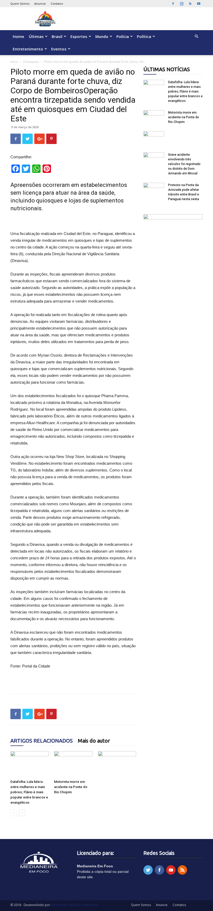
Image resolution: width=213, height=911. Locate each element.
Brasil (57, 36)
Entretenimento (28, 48)
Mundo (101, 36)
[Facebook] (173, 3)
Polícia (122, 36)
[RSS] (190, 3)
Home (18, 36)
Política (144, 36)
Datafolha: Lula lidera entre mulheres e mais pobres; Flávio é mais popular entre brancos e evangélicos (29, 792)
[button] (196, 36)
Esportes (78, 36)
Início (14, 62)
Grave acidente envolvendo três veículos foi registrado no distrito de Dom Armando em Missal (184, 164)
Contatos (57, 3)
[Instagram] (181, 3)
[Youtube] (199, 3)
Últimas (36, 36)
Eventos (58, 48)
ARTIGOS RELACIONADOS (41, 741)
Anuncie (40, 3)
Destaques (31, 62)
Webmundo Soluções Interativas (74, 905)
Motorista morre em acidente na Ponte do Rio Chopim (70, 787)
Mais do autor (94, 741)
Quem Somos (19, 3)
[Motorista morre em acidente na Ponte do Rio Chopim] (73, 764)
